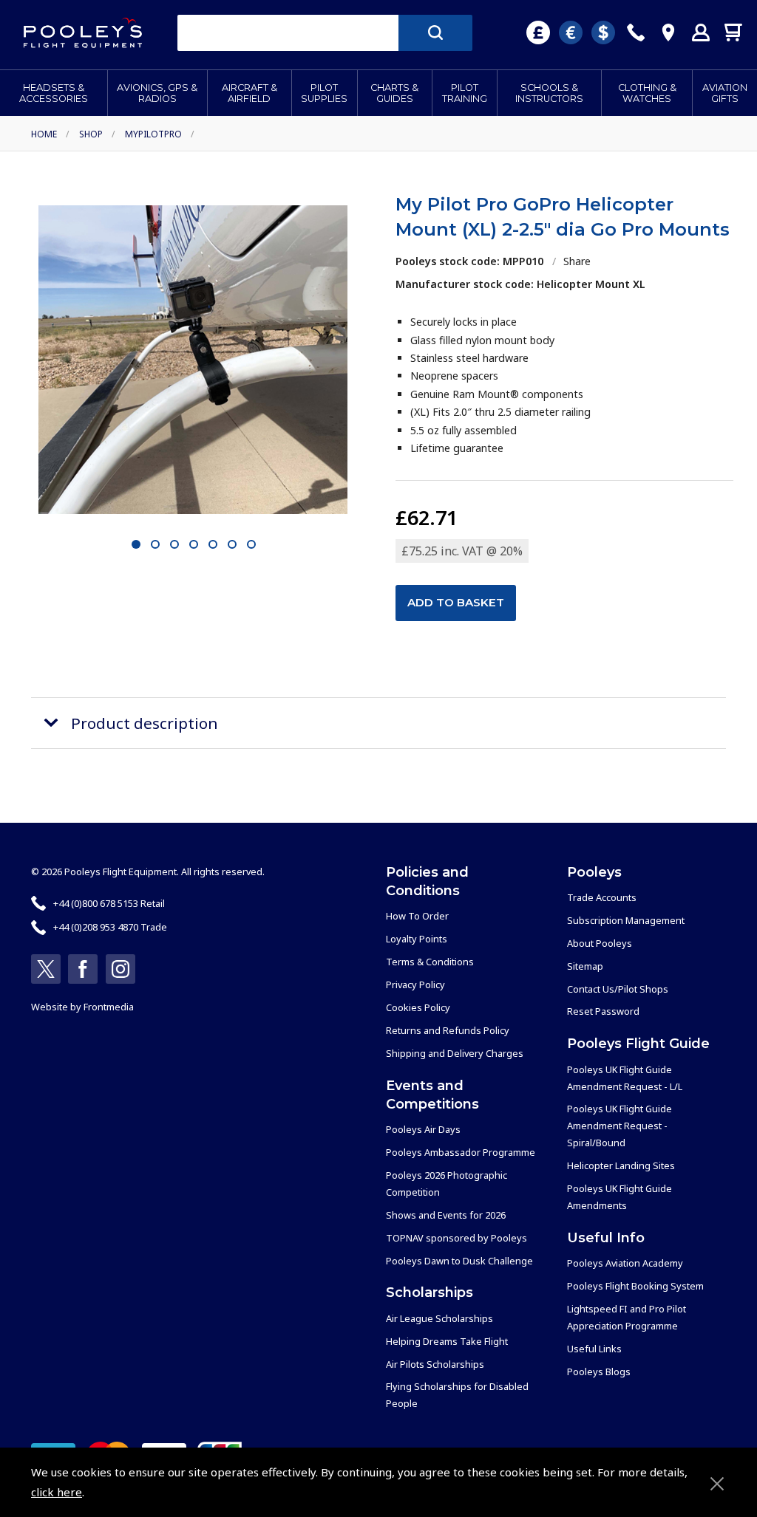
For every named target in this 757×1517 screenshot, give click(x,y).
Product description (144, 723)
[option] (192, 359)
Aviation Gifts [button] (724, 93)
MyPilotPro (153, 134)
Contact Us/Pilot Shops (617, 989)
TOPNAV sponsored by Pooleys (456, 1237)
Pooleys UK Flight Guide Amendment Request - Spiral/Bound (619, 1125)
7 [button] (251, 545)
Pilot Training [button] (464, 93)
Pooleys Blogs (599, 1371)
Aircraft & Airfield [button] (249, 93)
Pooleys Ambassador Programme (460, 1152)
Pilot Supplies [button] (324, 93)
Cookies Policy (418, 1007)
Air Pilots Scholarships (435, 1364)
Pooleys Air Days (423, 1129)
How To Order (417, 915)
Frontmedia (109, 1006)
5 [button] (212, 545)
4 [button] (193, 545)
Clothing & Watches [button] (647, 93)
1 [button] (135, 545)
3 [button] (174, 545)
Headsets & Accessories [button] (53, 93)
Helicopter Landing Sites (621, 1165)
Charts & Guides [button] (394, 93)
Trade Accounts (602, 897)
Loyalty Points (416, 938)
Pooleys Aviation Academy (625, 1263)
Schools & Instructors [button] (549, 93)
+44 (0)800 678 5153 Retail (109, 903)
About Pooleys (599, 943)
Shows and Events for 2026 (446, 1215)
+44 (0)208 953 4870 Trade (110, 927)
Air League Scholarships (439, 1318)
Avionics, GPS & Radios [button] (157, 93)
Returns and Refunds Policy (447, 1030)
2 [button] (154, 545)
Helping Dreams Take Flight (447, 1341)
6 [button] (231, 545)
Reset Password (603, 1011)
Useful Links (594, 1348)
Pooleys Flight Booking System (635, 1285)
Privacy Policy (415, 984)
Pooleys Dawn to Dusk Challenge (459, 1260)
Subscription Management (626, 920)
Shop (91, 134)
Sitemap (585, 966)
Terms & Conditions (430, 961)
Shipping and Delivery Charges (454, 1053)
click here (56, 1492)
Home (44, 134)
